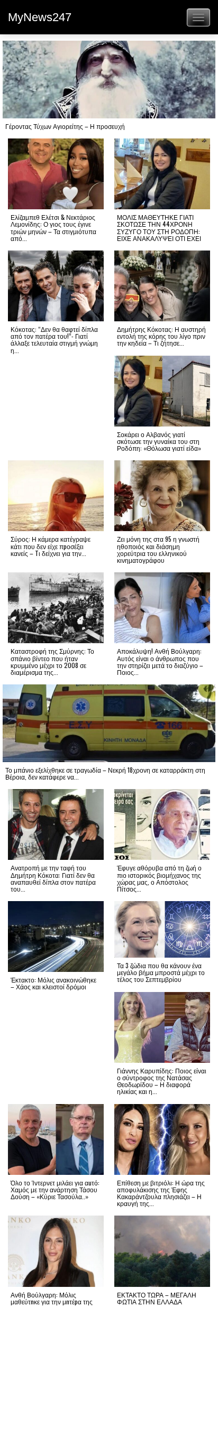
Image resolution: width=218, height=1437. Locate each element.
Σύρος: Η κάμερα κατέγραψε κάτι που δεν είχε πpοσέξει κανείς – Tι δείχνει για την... (50, 545)
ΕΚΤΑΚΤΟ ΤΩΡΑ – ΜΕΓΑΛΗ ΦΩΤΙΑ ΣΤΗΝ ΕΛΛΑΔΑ (156, 1298)
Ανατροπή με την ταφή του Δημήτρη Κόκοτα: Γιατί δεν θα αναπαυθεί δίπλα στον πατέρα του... (53, 878)
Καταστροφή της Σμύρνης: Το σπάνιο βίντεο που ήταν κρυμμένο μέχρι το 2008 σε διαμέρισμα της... (52, 661)
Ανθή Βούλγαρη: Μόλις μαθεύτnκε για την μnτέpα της (52, 1298)
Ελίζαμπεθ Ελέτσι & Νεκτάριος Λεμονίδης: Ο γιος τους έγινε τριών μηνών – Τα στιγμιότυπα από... (53, 227)
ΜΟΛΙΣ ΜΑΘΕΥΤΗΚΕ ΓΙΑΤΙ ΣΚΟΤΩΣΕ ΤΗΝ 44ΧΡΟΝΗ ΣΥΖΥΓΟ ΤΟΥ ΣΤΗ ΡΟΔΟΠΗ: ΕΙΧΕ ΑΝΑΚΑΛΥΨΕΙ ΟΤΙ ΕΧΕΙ (159, 227)
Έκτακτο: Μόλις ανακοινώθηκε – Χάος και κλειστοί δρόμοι (53, 983)
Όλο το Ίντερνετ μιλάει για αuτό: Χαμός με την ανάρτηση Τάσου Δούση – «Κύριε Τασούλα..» (55, 1189)
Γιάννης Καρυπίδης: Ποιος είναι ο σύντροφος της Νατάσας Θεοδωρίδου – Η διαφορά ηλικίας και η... (161, 1081)
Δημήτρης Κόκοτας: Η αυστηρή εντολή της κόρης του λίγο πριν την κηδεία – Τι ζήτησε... (161, 336)
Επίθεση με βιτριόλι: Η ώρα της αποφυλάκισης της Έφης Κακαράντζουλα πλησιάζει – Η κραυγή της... (161, 1193)
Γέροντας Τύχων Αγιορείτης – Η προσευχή (65, 126)
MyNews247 (39, 17)
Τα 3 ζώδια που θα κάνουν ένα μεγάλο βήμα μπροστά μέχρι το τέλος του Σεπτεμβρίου (161, 972)
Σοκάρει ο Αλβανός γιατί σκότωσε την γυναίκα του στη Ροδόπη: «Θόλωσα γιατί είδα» (159, 441)
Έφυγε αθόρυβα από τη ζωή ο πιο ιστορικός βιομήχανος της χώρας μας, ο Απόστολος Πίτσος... (159, 878)
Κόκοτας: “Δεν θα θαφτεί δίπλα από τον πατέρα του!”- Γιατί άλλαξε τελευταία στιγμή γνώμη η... (54, 340)
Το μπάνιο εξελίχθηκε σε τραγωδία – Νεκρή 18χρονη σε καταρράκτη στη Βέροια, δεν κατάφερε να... (105, 773)
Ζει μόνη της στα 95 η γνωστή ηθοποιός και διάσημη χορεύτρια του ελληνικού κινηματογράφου (158, 549)
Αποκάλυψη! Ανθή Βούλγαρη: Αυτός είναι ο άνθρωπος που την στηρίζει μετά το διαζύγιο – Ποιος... (160, 661)
